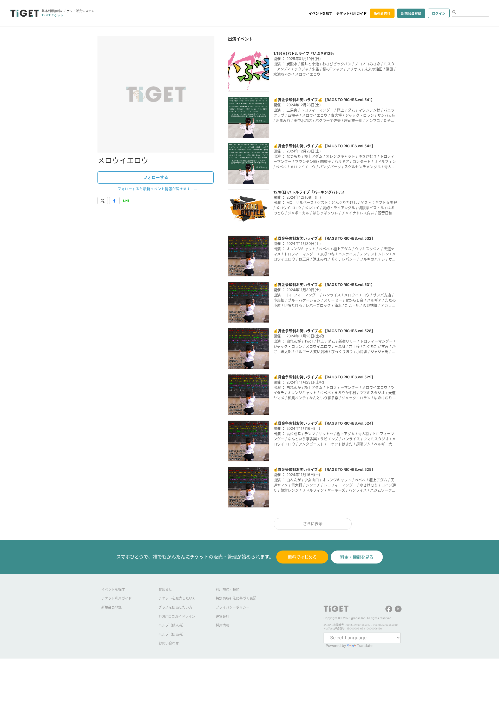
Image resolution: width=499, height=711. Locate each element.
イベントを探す (320, 13)
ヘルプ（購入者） (172, 625)
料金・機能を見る (356, 557)
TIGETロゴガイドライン (177, 616)
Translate (364, 645)
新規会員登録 (411, 13)
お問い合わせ (169, 643)
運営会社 (222, 616)
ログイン (438, 13)
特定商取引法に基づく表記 (236, 598)
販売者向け (382, 13)
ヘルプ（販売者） (172, 634)
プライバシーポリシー (233, 607)
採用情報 (222, 625)
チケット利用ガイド (351, 13)
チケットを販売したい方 (177, 598)
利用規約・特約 (227, 589)
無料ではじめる (302, 557)
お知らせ (165, 589)
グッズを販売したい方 (175, 607)
